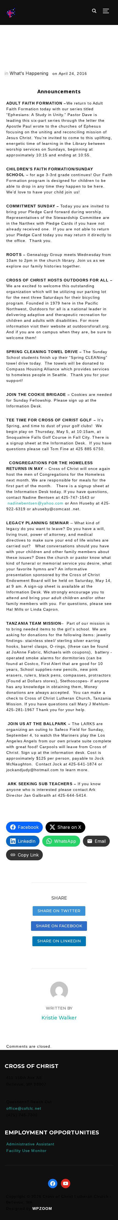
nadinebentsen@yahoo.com (35, 503)
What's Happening (29, 73)
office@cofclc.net (23, 1108)
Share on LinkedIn (59, 941)
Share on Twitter (59, 910)
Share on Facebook (59, 925)
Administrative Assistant (30, 1144)
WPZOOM (42, 1208)
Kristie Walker (59, 1018)
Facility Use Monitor (26, 1150)
